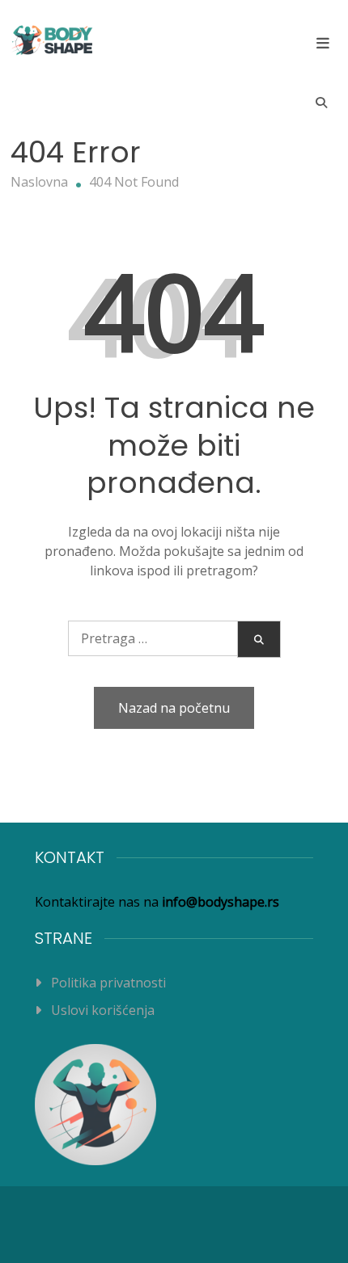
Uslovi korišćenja (103, 1010)
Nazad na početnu (174, 708)
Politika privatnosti (108, 982)
